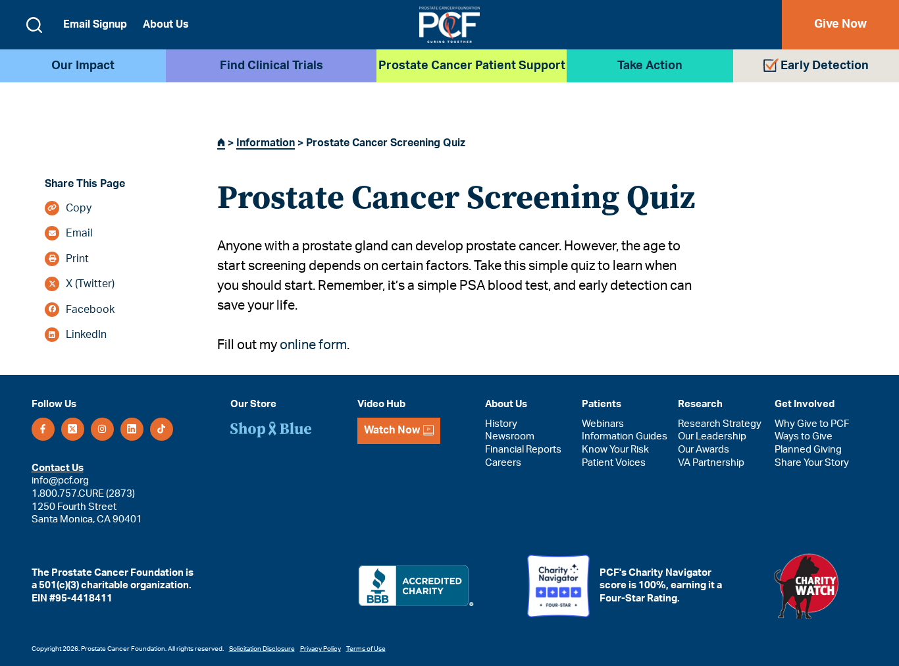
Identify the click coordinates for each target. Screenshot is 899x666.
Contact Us (58, 468)
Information (265, 143)
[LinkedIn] (131, 429)
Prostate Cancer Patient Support (471, 66)
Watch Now (392, 430)
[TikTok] (161, 429)
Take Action (649, 66)
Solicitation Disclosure (262, 649)
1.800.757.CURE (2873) (83, 494)
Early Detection (825, 66)
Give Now (840, 24)
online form (313, 345)
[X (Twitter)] (72, 429)
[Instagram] (102, 429)
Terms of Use (366, 649)
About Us (166, 24)
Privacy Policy (320, 649)
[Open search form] (34, 25)
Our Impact (83, 66)
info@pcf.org (60, 481)
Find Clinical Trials (271, 66)
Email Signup (95, 24)
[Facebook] (43, 429)
